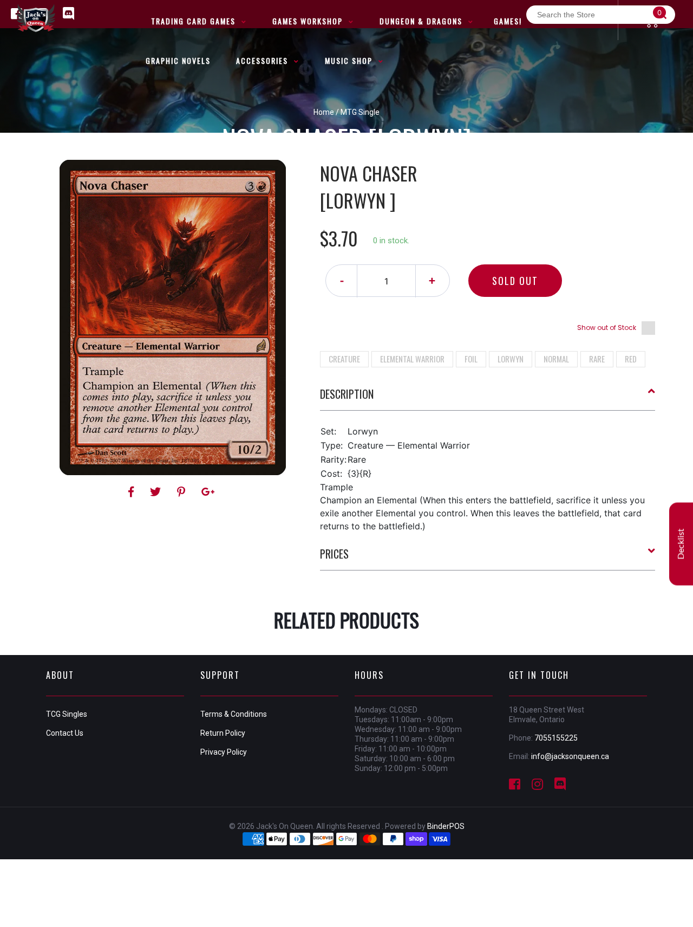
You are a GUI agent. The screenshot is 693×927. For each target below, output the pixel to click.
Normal (556, 359)
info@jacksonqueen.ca (570, 756)
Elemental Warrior (412, 359)
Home (323, 112)
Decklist (681, 543)
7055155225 (556, 738)
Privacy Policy (223, 752)
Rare (597, 359)
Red (631, 359)
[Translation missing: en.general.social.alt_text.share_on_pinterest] (182, 491)
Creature (344, 359)
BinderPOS (446, 826)
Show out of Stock (606, 327)
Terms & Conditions (233, 714)
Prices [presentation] (334, 554)
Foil (471, 359)
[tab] (488, 398)
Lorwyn (511, 359)
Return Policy (222, 733)
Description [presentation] (347, 394)
